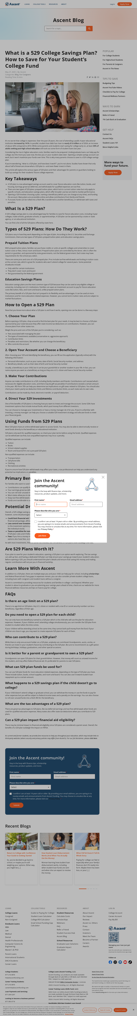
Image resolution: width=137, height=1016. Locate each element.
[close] (103, 477)
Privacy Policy (47, 529)
